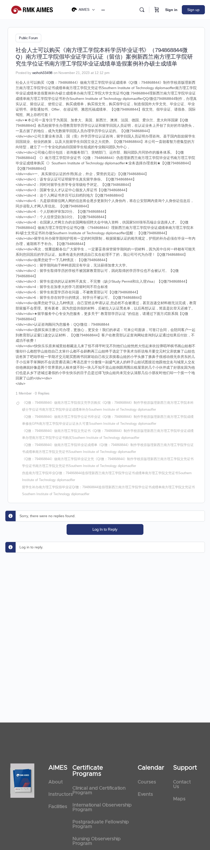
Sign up (193, 10)
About (55, 782)
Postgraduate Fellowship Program (100, 824)
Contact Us (182, 784)
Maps (179, 799)
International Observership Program (102, 807)
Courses (147, 782)
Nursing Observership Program (96, 841)
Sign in (171, 10)
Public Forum (28, 38)
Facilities (57, 806)
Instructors (57, 794)
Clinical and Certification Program (98, 790)
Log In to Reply (105, 529)
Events (145, 794)
